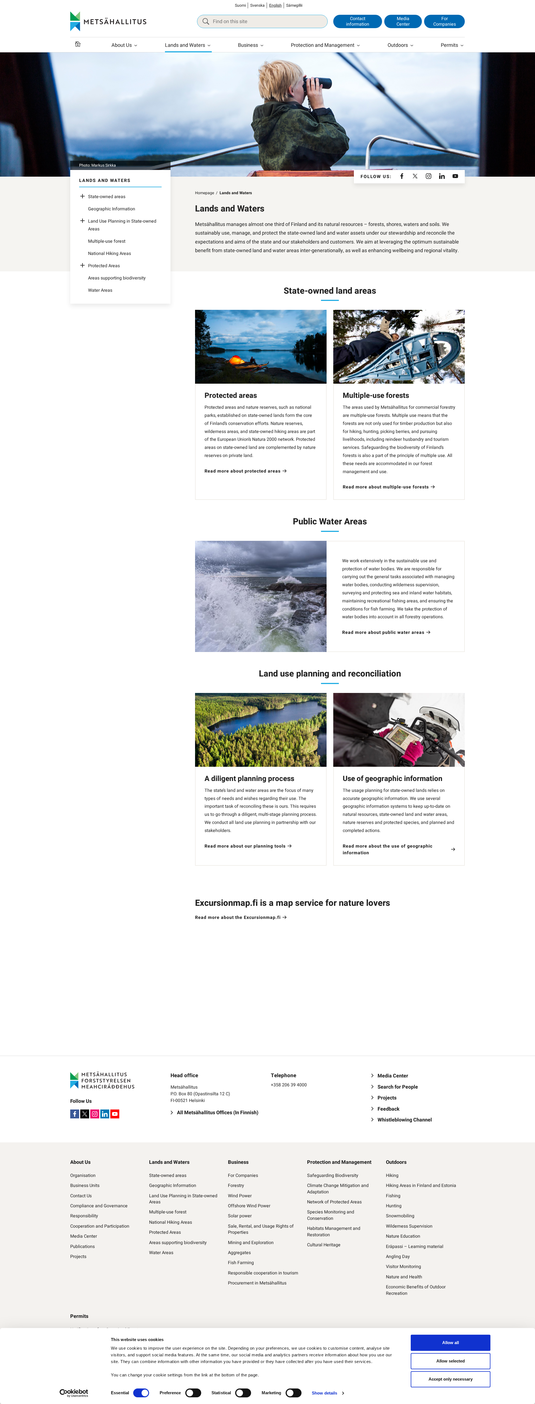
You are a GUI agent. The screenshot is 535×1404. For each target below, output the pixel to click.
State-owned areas (106, 196)
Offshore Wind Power (249, 1206)
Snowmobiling (400, 1216)
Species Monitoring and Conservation (330, 1215)
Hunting (394, 1206)
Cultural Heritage (324, 1245)
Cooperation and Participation (99, 1226)
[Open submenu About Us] (135, 45)
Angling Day (398, 1257)
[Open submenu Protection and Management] (358, 45)
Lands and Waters (185, 45)
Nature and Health (404, 1277)
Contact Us (81, 1196)
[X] (415, 176)
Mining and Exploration (251, 1243)
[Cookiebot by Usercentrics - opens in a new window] (74, 1393)
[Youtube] (455, 176)
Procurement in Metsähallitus (257, 1283)
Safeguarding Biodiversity (332, 1175)
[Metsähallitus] (108, 21)
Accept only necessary (451, 1379)
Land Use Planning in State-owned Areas (183, 1199)
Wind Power (240, 1196)
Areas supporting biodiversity (117, 278)
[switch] (193, 1392)
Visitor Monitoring (403, 1267)
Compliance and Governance (99, 1206)
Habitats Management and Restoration (333, 1231)
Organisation (83, 1175)
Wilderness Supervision (409, 1226)
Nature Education (403, 1236)
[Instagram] (428, 176)
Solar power (240, 1216)
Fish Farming (241, 1263)
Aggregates (239, 1253)
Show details (324, 1393)
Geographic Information (111, 209)
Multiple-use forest (106, 241)
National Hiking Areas (109, 253)
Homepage (204, 193)
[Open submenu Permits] (462, 45)
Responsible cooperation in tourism (263, 1273)
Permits (449, 45)
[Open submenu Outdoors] (412, 45)
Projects (78, 1257)
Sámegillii (294, 5)
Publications (82, 1247)
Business (248, 45)
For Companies (444, 21)
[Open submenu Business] (262, 45)
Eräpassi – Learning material (414, 1247)
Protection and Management (322, 45)
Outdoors (398, 45)
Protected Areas (104, 265)
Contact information (357, 21)
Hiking (392, 1175)
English (275, 5)
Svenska (257, 5)
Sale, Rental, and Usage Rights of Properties (261, 1229)
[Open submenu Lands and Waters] (209, 45)
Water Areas (100, 290)
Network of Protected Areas (334, 1202)
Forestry (236, 1185)
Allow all (450, 1342)
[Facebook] (401, 176)
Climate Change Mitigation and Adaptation (338, 1188)
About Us (121, 45)
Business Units (84, 1185)
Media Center (403, 21)
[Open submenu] (84, 197)
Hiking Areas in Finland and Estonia (421, 1185)
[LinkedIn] (442, 176)
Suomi (240, 5)
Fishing (393, 1196)
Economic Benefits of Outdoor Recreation (416, 1290)
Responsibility (84, 1216)
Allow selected (450, 1361)
